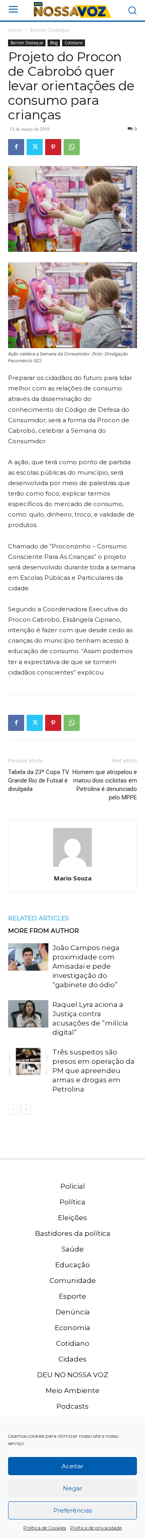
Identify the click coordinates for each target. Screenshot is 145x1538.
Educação (72, 1265)
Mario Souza (72, 878)
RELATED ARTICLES (38, 918)
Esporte (72, 1296)
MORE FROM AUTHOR (43, 930)
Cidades (72, 1359)
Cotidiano (73, 43)
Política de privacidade (96, 1528)
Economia (72, 1328)
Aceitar (72, 1466)
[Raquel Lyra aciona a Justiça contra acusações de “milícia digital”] (28, 1014)
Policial (72, 1186)
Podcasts (72, 1406)
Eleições (72, 1218)
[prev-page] (13, 1109)
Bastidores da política (72, 1233)
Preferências (72, 1510)
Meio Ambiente (72, 1390)
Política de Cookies (44, 1528)
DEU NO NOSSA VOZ (72, 1375)
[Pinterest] (53, 147)
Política (72, 1202)
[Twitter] (35, 147)
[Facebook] (16, 147)
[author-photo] (72, 866)
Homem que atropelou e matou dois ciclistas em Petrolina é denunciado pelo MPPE (104, 784)
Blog (54, 43)
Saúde (73, 1249)
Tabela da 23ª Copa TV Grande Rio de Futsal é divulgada (38, 780)
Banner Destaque (50, 30)
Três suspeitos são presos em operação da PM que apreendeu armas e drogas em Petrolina (93, 1070)
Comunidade (73, 1280)
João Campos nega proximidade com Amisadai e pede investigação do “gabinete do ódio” (86, 966)
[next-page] (26, 1109)
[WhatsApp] (72, 147)
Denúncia (73, 1312)
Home (15, 30)
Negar (72, 1488)
